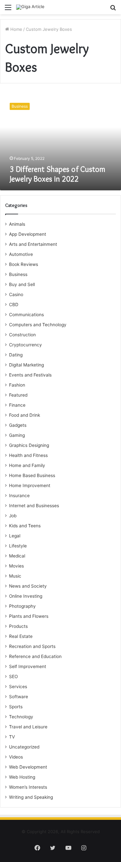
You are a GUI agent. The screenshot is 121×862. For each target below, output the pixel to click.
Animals (17, 224)
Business (18, 274)
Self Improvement (27, 666)
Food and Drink (24, 415)
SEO (13, 676)
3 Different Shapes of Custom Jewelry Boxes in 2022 (57, 174)
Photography (22, 606)
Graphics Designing (29, 445)
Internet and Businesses (34, 505)
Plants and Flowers (28, 616)
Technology (21, 716)
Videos (16, 757)
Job (12, 515)
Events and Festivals (30, 374)
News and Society (28, 586)
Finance (17, 405)
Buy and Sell (22, 284)
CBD (13, 304)
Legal (14, 535)
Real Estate (21, 636)
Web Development (28, 767)
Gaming (17, 435)
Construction (22, 334)
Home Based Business (32, 475)
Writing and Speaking (31, 797)
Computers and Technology (37, 324)
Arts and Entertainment (33, 244)
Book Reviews (23, 264)
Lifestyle (18, 545)
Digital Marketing (26, 364)
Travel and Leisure (28, 726)
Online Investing (25, 596)
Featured (18, 395)
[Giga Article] (30, 7)
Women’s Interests (28, 787)
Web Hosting (22, 777)
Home (15, 29)
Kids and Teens (25, 525)
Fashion (17, 385)
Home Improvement (29, 485)
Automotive (21, 254)
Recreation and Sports (32, 646)
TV (12, 736)
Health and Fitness (28, 455)
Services (18, 686)
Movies (16, 566)
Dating (16, 354)
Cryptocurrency (25, 344)
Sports (16, 706)
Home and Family (27, 465)
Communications (26, 314)
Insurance (19, 495)
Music (15, 576)
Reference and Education (35, 656)
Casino (16, 294)
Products (18, 626)
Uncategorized (24, 746)
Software (18, 696)
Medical (17, 555)
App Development (27, 234)
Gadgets (17, 425)
